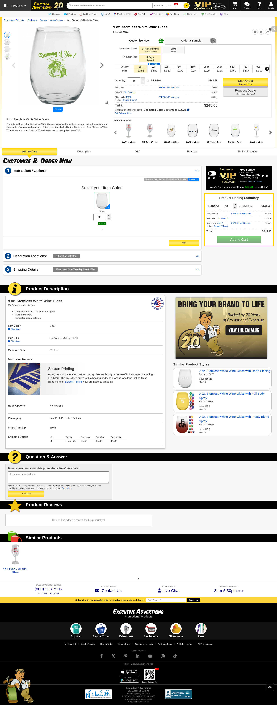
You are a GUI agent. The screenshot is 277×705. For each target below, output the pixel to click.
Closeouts (192, 14)
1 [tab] (102, 229)
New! (107, 14)
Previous (115, 132)
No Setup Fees (165, 644)
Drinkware (32, 20)
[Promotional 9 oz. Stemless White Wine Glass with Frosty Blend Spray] (185, 424)
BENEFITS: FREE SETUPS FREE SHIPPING (219, 5)
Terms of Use (124, 644)
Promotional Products (14, 20)
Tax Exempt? (130, 92)
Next (267, 69)
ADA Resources (205, 644)
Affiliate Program (185, 644)
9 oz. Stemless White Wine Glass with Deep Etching (234, 371)
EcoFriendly (211, 14)
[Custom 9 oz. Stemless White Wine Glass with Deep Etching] (185, 378)
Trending (157, 14)
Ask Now (26, 493)
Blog (226, 14)
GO (186, 5)
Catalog (56, 14)
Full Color (175, 14)
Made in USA (123, 14)
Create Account (88, 644)
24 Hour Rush (90, 14)
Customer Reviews (144, 644)
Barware (43, 20)
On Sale (142, 14)
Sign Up (193, 600)
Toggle (212, 173)
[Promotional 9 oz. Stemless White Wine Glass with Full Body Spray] (185, 400)
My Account (70, 644)
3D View (71, 14)
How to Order (106, 644)
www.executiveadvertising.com (138, 699)
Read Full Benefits (255, 181)
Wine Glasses (56, 20)
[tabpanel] (128, 133)
